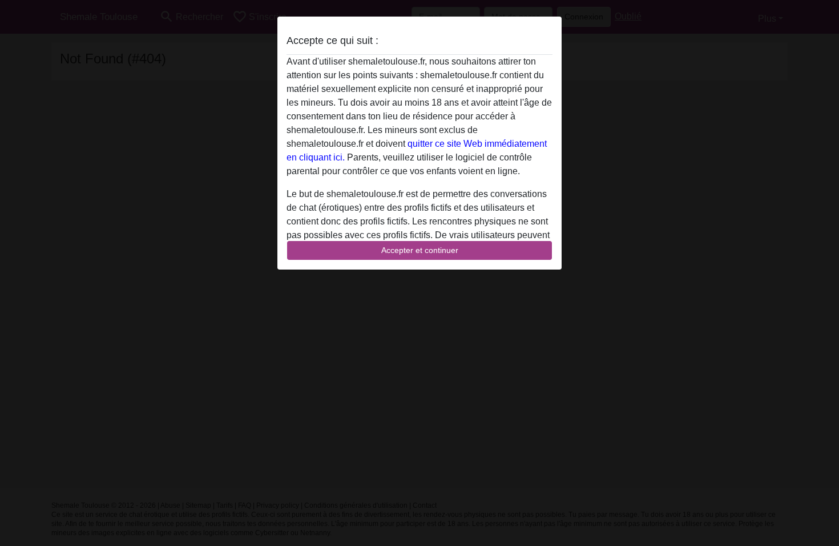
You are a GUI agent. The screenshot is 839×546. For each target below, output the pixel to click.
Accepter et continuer (419, 250)
